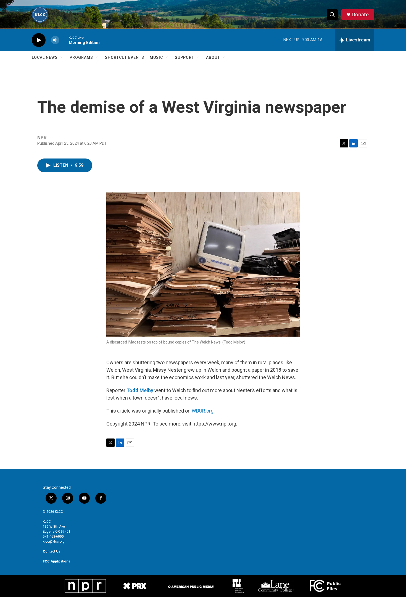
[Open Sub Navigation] (62, 57)
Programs (81, 57)
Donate (360, 14)
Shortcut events (124, 57)
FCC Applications (56, 561)
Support (184, 57)
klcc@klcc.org (54, 541)
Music (156, 57)
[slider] (64, 40)
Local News (45, 57)
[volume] (55, 40)
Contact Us (51, 551)
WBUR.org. (203, 411)
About (213, 57)
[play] (38, 40)
